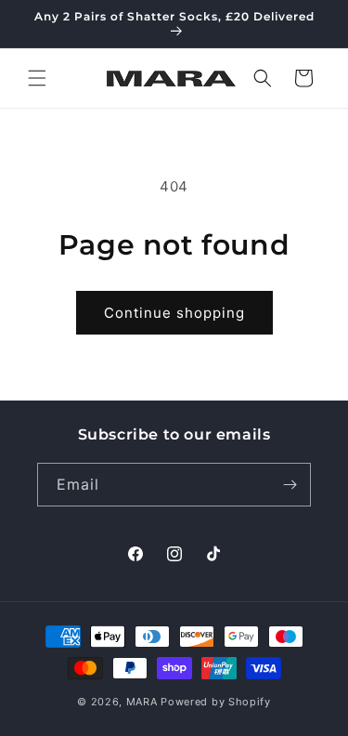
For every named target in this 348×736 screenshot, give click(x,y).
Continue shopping (174, 313)
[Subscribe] (289, 484)
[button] (37, 78)
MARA (142, 701)
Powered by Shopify (216, 701)
